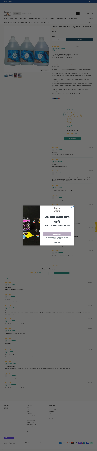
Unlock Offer (57, 234)
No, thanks (57, 242)
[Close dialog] (72, 207)
